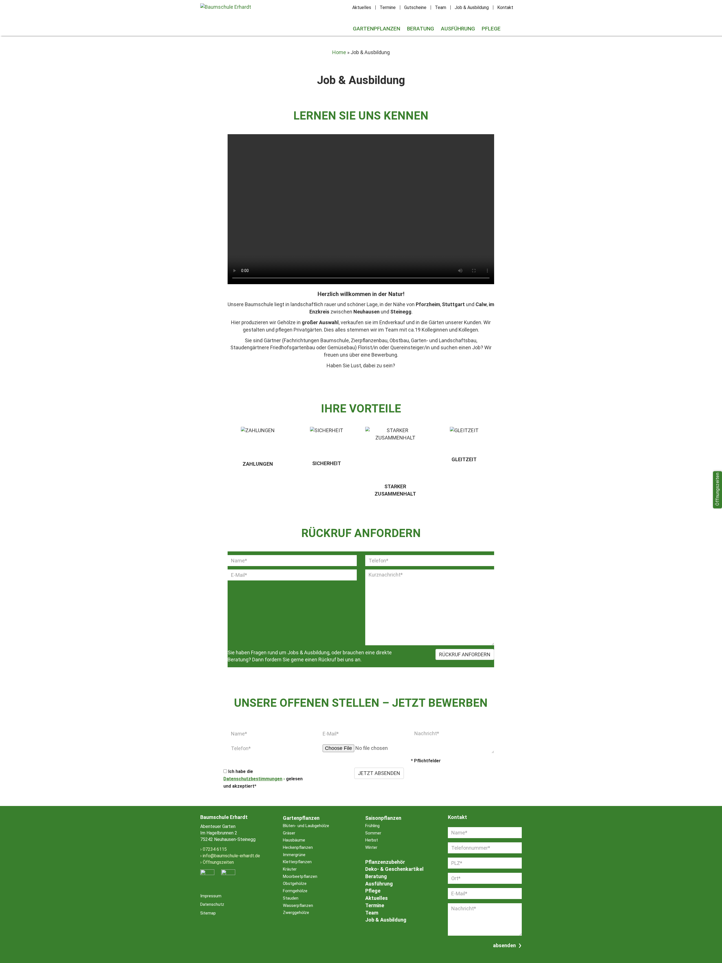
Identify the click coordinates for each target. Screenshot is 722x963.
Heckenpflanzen (298, 847)
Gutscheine (415, 7)
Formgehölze (295, 890)
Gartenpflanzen (376, 28)
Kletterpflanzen (297, 861)
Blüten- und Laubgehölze (306, 825)
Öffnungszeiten (218, 862)
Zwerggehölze (296, 912)
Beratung (420, 28)
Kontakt (505, 7)
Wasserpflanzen (298, 905)
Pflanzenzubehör (385, 862)
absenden (504, 945)
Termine (388, 7)
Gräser (289, 833)
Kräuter (290, 869)
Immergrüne (294, 854)
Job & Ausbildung (472, 7)
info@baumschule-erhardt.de (231, 855)
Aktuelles (361, 7)
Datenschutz (212, 904)
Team (440, 7)
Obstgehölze (295, 883)
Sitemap (208, 913)
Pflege (491, 28)
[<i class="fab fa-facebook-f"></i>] (507, 24)
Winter (371, 847)
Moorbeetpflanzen (300, 876)
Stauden (290, 898)
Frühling (372, 825)
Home (339, 52)
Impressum (210, 895)
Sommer (373, 833)
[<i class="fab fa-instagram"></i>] (514, 24)
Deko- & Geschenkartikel (394, 869)
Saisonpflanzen (383, 818)
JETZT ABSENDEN (379, 773)
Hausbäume (294, 840)
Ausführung (458, 28)
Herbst (371, 840)
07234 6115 (215, 849)
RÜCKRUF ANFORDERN (464, 654)
